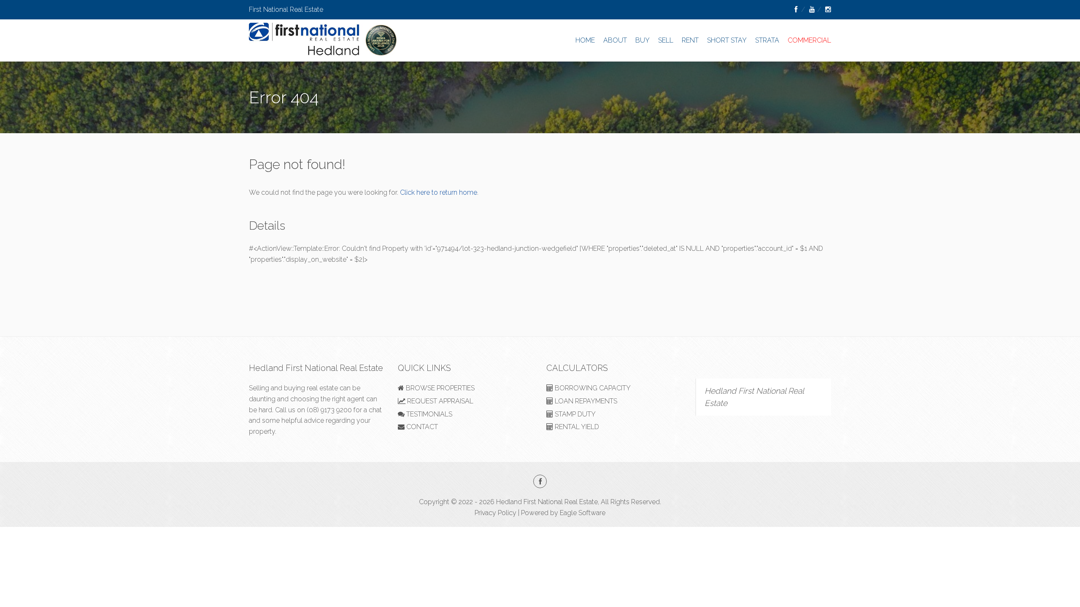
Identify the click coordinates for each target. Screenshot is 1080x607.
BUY (642, 40)
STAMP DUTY (574, 414)
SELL (665, 40)
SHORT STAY (727, 40)
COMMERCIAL (809, 40)
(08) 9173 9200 (329, 410)
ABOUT (615, 40)
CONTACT (421, 427)
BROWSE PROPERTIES (439, 388)
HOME (585, 40)
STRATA (767, 40)
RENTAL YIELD (576, 427)
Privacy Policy (495, 513)
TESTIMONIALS (428, 414)
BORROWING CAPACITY (592, 388)
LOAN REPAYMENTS (585, 401)
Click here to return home (438, 192)
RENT (690, 40)
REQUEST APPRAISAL (439, 401)
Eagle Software (582, 513)
